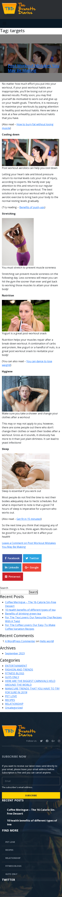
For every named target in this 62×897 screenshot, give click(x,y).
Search (4, 588)
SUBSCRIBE (31, 795)
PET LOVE (11, 696)
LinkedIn (14, 567)
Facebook (14, 558)
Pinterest (15, 576)
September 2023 (15, 653)
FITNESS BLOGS (14, 673)
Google (34, 567)
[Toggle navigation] (4, 23)
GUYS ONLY (12, 677)
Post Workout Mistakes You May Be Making (33, 68)
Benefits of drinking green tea (23, 613)
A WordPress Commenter (20, 641)
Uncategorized (14, 707)
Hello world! (47, 641)
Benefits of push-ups (32, 207)
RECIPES (10, 700)
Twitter (34, 558)
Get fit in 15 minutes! (29, 519)
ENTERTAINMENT (16, 666)
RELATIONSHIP (14, 704)
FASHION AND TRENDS (19, 669)
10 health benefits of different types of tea (30, 610)
